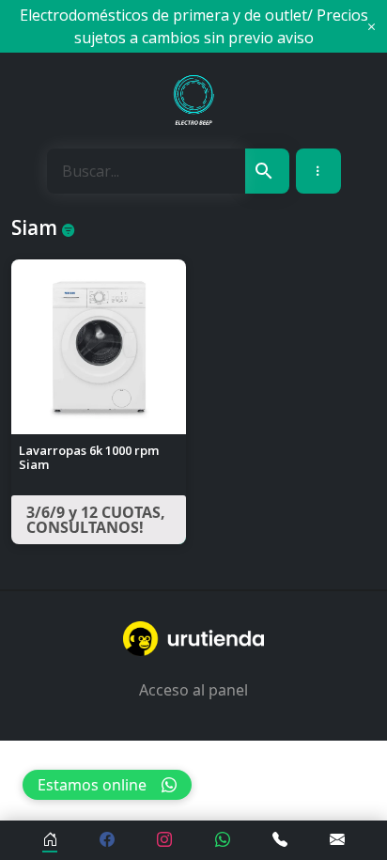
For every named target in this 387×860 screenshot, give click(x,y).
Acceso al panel (193, 690)
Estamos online (92, 784)
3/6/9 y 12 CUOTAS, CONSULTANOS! (95, 520)
